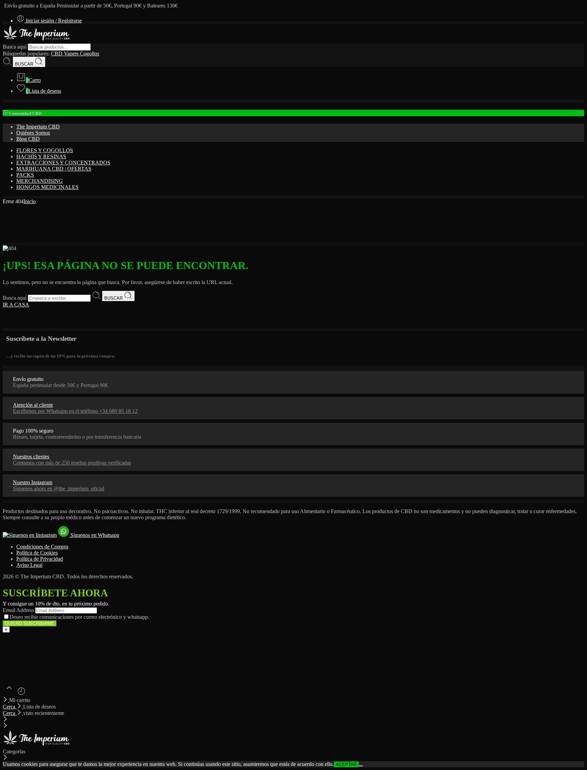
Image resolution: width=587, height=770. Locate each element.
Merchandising (39, 181)
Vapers (72, 53)
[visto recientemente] (21, 694)
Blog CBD (28, 139)
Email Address (18, 610)
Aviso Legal (29, 565)
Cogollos (89, 53)
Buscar (25, 64)
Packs (25, 175)
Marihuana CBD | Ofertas (53, 169)
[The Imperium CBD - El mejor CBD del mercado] (37, 40)
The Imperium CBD (38, 126)
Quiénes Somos (33, 133)
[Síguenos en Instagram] (30, 535)
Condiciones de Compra (42, 546)
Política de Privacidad (39, 559)
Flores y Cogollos (44, 150)
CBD (57, 53)
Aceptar (346, 764)
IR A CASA (16, 305)
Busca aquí (15, 47)
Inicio (29, 201)
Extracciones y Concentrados (63, 162)
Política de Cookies (37, 553)
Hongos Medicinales (47, 187)
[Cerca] (6, 700)
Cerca (10, 707)
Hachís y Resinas (41, 156)
